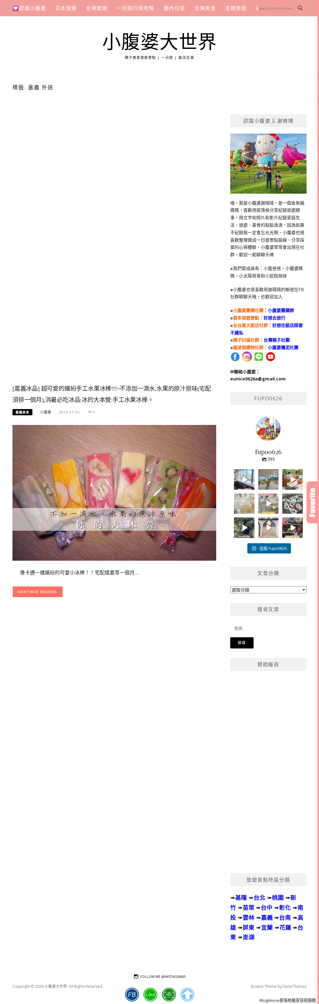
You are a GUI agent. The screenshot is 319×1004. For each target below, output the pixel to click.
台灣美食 (205, 8)
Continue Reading (38, 591)
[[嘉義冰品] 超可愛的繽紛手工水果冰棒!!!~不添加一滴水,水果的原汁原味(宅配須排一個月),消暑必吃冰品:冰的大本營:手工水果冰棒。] (114, 492)
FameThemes (295, 986)
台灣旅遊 (96, 8)
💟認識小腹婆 (29, 8)
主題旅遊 (236, 8)
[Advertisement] (114, 248)
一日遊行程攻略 (135, 8)
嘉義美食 (22, 412)
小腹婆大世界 (159, 42)
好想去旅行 (274, 318)
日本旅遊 (66, 8)
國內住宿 (174, 8)
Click (313, 502)
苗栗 (249, 907)
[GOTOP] (187, 994)
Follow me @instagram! (163, 976)
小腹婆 (45, 412)
